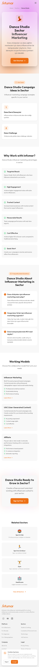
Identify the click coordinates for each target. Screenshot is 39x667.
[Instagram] (3, 618)
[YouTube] (7, 618)
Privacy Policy (25, 645)
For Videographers (7, 637)
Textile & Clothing (26, 627)
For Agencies (5, 634)
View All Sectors (18, 592)
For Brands (5, 631)
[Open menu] (35, 3)
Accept (14, 662)
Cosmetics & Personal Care (29, 631)
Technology (24, 634)
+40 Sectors (24, 637)
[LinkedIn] (12, 618)
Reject (6, 662)
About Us (4, 645)
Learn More (7, 398)
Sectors (17, 8)
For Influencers (6, 627)
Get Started (18, 61)
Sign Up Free (18, 501)
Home (11, 8)
